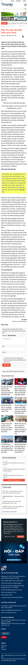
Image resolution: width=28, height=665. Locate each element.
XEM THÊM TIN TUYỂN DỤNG (9, 511)
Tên (3, 346)
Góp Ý (2, 647)
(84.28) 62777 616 (11, 592)
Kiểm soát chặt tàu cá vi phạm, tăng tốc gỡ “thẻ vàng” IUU (6, 408)
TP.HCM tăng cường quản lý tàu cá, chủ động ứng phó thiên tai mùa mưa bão (7, 448)
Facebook (3, 649)
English (24, 0)
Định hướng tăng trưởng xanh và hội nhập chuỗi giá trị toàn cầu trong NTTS (20, 448)
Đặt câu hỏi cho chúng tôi (13, 480)
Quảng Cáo (4, 646)
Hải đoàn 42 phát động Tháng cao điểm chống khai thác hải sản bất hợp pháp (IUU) (20, 390)
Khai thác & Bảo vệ (10, 26)
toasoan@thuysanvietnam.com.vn (13, 590)
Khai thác (3, 26)
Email (4, 352)
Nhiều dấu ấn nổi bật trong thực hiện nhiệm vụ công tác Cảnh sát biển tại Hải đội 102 (20, 428)
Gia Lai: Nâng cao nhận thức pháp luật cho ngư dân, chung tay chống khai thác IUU (20, 409)
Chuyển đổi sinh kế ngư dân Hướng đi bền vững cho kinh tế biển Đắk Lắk (7, 390)
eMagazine (18, 0)
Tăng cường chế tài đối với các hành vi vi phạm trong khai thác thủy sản (7, 427)
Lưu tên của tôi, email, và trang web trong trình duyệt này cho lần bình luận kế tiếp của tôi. (15, 360)
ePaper (12, 0)
